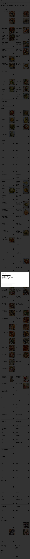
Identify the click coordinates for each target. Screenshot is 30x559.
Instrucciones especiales (5, 280)
